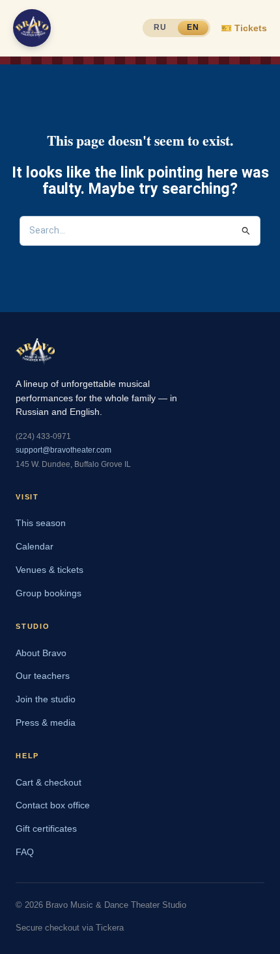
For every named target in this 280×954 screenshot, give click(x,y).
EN (193, 27)
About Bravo (41, 653)
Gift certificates (46, 828)
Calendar (34, 546)
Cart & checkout (48, 782)
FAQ (25, 852)
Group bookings (48, 593)
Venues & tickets (49, 569)
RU (160, 27)
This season (41, 523)
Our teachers (43, 675)
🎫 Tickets (244, 28)
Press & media (46, 722)
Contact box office (53, 805)
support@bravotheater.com (63, 450)
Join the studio (46, 699)
